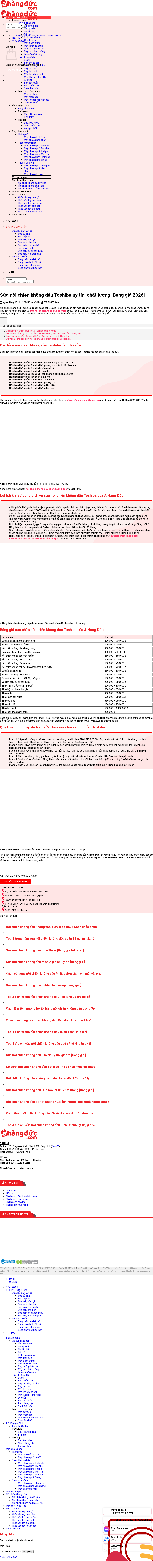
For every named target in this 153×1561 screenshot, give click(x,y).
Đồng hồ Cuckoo (26, 108)
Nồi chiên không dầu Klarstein (33, 188)
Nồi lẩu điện (30, 31)
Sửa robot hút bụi (27, 242)
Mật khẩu (6, 1546)
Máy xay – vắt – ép (22, 191)
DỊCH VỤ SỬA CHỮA (16, 226)
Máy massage (31, 97)
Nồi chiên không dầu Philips (32, 182)
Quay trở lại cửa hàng (17, 70)
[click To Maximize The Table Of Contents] (3, 320)
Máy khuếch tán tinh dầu (36, 99)
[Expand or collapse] (1, 326)
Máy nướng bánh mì (34, 48)
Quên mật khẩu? (8, 1557)
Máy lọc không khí (33, 74)
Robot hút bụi (19, 214)
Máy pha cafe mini (33, 174)
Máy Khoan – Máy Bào (35, 77)
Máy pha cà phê (20, 131)
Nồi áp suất (30, 28)
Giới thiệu (11, 1190)
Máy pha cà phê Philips (36, 151)
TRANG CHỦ (12, 221)
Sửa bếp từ (24, 236)
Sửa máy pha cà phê (28, 245)
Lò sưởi (28, 79)
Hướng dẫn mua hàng (17, 1204)
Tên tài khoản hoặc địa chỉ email (17, 1540)
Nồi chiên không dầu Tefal (31, 185)
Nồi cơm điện (31, 25)
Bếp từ (27, 34)
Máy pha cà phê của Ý (35, 140)
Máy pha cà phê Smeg (35, 159)
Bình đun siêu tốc (33, 37)
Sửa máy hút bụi (26, 239)
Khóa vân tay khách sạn (30, 211)
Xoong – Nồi (30, 128)
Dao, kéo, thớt (31, 122)
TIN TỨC (10, 272)
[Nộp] (7, 31)
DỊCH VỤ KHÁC (20, 256)
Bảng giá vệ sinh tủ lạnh (30, 268)
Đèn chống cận (31, 62)
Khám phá (23, 134)
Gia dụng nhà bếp (27, 23)
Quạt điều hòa (31, 88)
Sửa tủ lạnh (24, 233)
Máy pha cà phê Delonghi (37, 145)
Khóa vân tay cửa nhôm (30, 203)
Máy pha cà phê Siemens (37, 157)
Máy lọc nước (31, 71)
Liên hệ (9, 1193)
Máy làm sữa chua (33, 45)
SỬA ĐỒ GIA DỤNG (22, 231)
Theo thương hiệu (27, 142)
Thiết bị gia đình (26, 57)
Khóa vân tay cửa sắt (29, 206)
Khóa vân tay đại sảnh (29, 208)
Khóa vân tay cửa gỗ (28, 197)
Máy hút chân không (34, 51)
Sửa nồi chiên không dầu (30, 250)
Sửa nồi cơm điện (27, 248)
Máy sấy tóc (30, 94)
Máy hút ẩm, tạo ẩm (34, 65)
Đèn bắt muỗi (31, 82)
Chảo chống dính (32, 125)
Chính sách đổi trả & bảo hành (21, 1196)
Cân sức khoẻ (31, 102)
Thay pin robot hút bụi (29, 262)
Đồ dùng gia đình (20, 105)
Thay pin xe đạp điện (29, 265)
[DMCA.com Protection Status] (27, 1263)
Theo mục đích (26, 162)
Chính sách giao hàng (17, 1199)
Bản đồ (55, 1146)
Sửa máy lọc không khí (29, 253)
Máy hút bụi (30, 68)
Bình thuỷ (29, 117)
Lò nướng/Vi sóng (33, 54)
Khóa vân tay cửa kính (29, 200)
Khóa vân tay (18, 194)
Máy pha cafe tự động (35, 137)
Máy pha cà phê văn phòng (32, 1485)
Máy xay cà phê (20, 177)
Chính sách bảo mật (16, 1202)
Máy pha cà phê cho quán (37, 165)
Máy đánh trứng (32, 42)
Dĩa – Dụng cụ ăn (33, 114)
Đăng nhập (27, 1552)
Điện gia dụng (19, 20)
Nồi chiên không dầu (22, 180)
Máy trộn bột (31, 40)
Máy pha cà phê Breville (36, 148)
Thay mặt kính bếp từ (29, 259)
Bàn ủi (27, 60)
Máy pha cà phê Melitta (36, 154)
